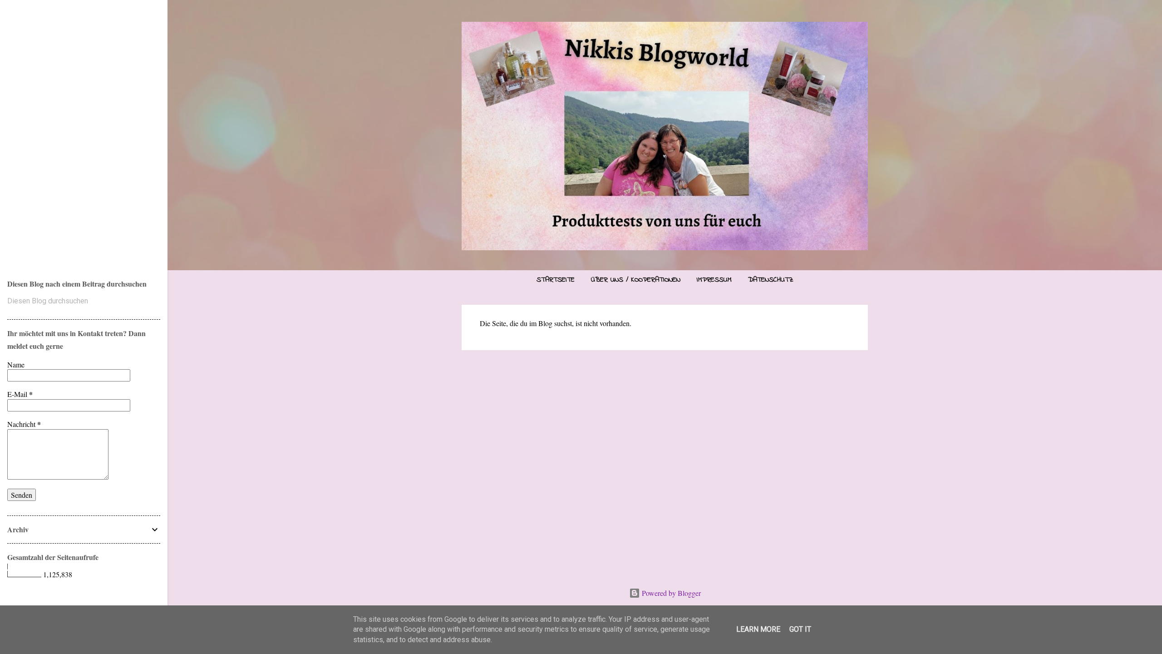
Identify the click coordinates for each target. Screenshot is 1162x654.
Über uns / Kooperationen (635, 279)
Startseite (556, 279)
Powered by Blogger (670, 593)
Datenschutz (770, 279)
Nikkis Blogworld (91, 129)
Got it (800, 629)
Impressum (714, 279)
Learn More (758, 629)
